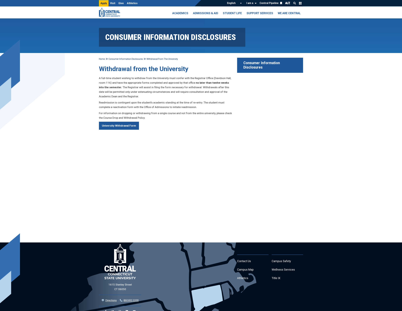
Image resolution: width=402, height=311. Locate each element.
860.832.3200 (131, 300)
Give (121, 3)
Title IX (276, 278)
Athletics (132, 3)
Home (102, 59)
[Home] (110, 12)
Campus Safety (281, 261)
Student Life (232, 13)
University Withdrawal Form (119, 125)
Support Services (260, 13)
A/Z (287, 3)
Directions (111, 300)
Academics (180, 13)
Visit (112, 3)
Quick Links (300, 3)
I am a (249, 3)
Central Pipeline (269, 3)
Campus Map (245, 269)
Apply (103, 3)
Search (294, 3)
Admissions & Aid (205, 13)
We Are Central (289, 13)
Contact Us (244, 261)
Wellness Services (283, 269)
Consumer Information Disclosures (262, 65)
